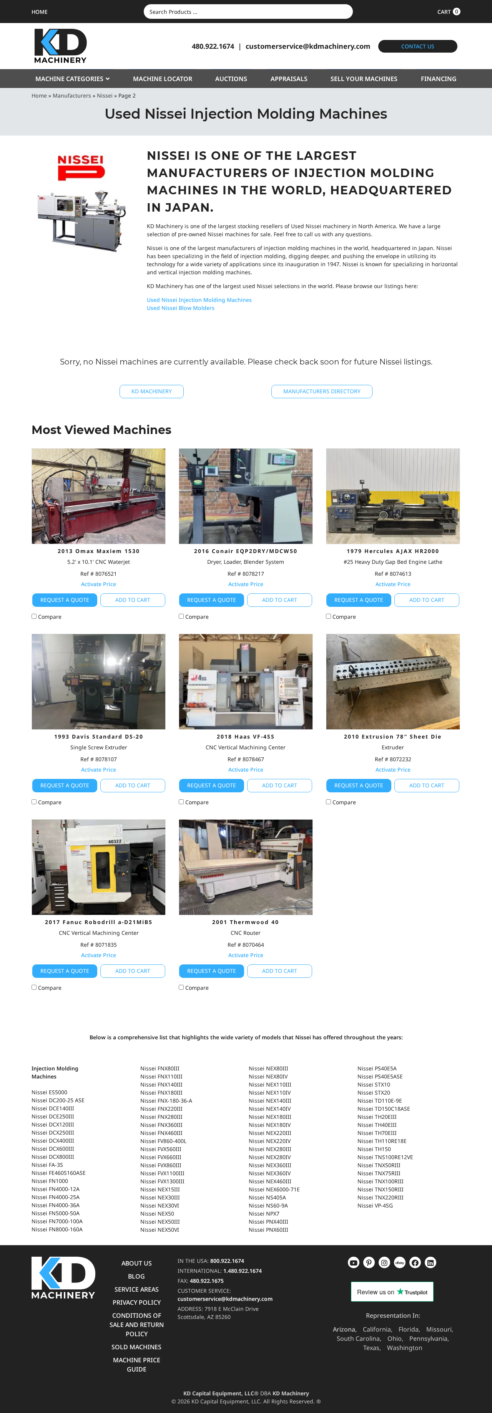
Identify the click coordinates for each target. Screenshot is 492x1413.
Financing (439, 79)
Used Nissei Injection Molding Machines (199, 299)
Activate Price (98, 584)
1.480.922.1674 (242, 1270)
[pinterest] (384, 1262)
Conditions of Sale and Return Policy (137, 1324)
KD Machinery (151, 391)
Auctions (231, 79)
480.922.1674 (213, 46)
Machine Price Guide (136, 1364)
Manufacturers (72, 95)
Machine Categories (69, 79)
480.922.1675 (207, 1280)
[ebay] (415, 1262)
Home (39, 95)
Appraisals (289, 79)
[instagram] (400, 1262)
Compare (49, 616)
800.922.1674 (227, 1260)
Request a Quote (64, 599)
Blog (136, 1276)
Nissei (105, 95)
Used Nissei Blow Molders (180, 307)
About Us (136, 1263)
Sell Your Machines (364, 79)
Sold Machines (136, 1347)
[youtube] (353, 1262)
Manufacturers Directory (322, 391)
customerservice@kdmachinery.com (308, 46)
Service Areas (137, 1289)
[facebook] (430, 1262)
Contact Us (417, 46)
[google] (369, 1262)
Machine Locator (162, 79)
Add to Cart (132, 599)
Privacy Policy (137, 1302)
